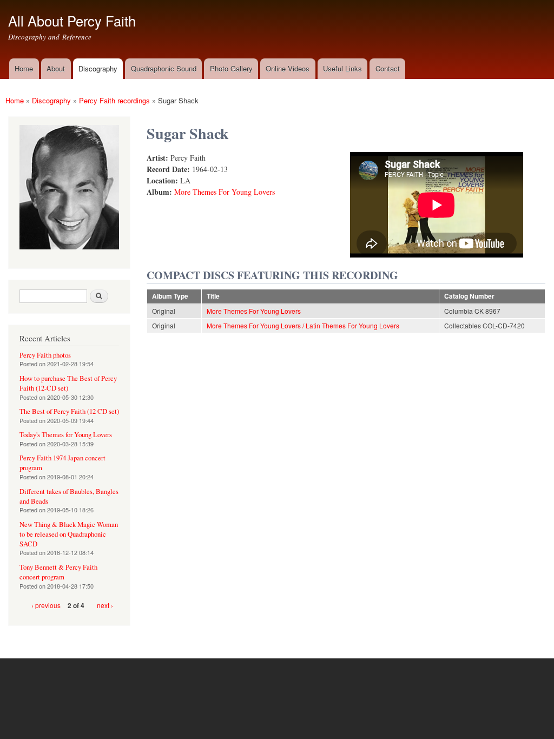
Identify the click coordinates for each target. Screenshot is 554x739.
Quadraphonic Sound (163, 68)
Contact (387, 68)
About (56, 68)
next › (105, 605)
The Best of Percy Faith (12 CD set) (69, 411)
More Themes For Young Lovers (224, 192)
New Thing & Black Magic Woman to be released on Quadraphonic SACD (68, 534)
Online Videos (287, 68)
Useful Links (342, 68)
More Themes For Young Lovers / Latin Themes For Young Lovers (303, 325)
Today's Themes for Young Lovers (65, 434)
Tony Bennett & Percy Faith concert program (58, 572)
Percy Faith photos (45, 355)
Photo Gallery (231, 68)
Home (24, 68)
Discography (97, 68)
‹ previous (46, 605)
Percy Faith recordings (114, 100)
